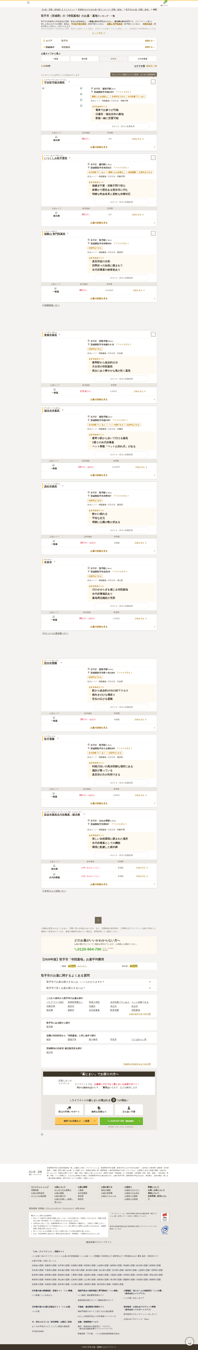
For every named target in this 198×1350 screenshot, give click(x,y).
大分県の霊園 (76, 1284)
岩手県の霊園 (63, 1265)
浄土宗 (113, 1006)
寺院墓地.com (130, 1256)
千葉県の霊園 (50, 1270)
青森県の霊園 (50, 1265)
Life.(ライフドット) (49, 1256)
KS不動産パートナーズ (106, 1316)
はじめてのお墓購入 (62, 1190)
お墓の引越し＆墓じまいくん (44, 1261)
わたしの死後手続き (86, 1316)
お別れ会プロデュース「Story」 (137, 1319)
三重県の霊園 (76, 1275)
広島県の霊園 (76, 1279)
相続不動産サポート (86, 1311)
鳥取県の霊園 (37, 1279)
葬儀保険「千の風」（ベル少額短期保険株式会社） (99, 1334)
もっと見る (97, 33)
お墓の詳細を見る (99, 147)
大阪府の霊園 (115, 1275)
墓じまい (58, 1202)
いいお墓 (35, 1256)
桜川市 (49, 1052)
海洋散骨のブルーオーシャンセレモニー (140, 1314)
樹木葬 (84, 59)
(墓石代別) (107, 21)
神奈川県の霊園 (77, 1270)
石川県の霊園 (117, 1270)
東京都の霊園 (63, 1270)
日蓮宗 (92, 1006)
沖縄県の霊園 (117, 1284)
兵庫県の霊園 (129, 1275)
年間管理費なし (75, 1002)
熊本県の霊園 (63, 1284)
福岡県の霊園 (155, 1279)
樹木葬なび (106, 1256)
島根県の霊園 (50, 1279)
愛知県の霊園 (63, 1275)
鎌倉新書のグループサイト (99, 1242)
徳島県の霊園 (102, 1279)
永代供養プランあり (120, 1002)
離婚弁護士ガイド (105, 1300)
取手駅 (49, 1027)
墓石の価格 (106, 1190)
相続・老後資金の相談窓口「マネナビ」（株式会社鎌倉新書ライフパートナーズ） (96, 1327)
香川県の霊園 (115, 1279)
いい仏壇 (35, 1311)
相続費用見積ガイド (95, 1295)
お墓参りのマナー (132, 1190)
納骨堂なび (117, 1256)
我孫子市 (72, 1039)
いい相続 (81, 1295)
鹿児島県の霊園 (103, 1284)
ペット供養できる (140, 1002)
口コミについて (68, 1208)
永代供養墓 (142, 59)
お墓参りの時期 (131, 1199)
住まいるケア (138, 1298)
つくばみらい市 (138, 1039)
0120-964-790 (89, 949)
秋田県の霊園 (89, 1265)
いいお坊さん (46, 1295)
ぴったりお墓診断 (38, 1196)
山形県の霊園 (102, 1265)
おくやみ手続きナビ (40, 1326)
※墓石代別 (81, 966)
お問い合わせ (80, 1208)
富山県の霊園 (104, 1270)
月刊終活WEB (38, 1331)
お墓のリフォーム (108, 1196)
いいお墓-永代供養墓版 (69, 1256)
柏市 (48, 1039)
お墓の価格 (59, 1193)
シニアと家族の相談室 (60, 1326)
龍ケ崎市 (93, 1039)
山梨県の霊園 (144, 1270)
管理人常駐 (94, 1002)
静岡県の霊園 (50, 1275)
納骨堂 (71, 1010)
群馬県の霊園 (155, 1265)
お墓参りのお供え (132, 1193)
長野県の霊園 (157, 1270)
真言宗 (71, 1006)
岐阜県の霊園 (37, 1275)
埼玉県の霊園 (37, 1270)
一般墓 (55, 59)
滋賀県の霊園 (89, 1275)
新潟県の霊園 (91, 1270)
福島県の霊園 (115, 1265)
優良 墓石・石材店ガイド (148, 1256)
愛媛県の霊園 (129, 1279)
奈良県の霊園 (142, 1275)
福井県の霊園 (130, 1270)
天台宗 (134, 1006)
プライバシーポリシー (54, 1208)
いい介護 (127, 1298)
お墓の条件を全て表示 (138, 1014)
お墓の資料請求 (37, 1193)
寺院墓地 (135, 1010)
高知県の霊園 (142, 1279)
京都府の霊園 (102, 1275)
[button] (123, 126)
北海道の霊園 (37, 1265)
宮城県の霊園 (76, 1265)
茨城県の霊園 (129, 1265)
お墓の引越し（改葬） (63, 1199)
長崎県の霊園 (50, 1284)
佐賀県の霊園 (37, 1284)
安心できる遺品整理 (104, 1311)
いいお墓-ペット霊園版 (90, 1256)
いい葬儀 (35, 1295)
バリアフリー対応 (55, 1002)
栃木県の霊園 (142, 1265)
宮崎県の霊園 (89, 1284)
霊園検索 (35, 1190)
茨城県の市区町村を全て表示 (136, 1064)
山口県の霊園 (89, 1279)
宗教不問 (50, 1006)
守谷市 (113, 1039)
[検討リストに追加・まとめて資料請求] (153, 81)
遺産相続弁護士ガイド (87, 1300)
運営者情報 (33, 1208)
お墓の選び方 (60, 1196)
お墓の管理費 (106, 1193)
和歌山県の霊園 (156, 1275)
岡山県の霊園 (63, 1279)
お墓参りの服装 (131, 1196)
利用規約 (41, 1208)
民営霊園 (114, 1010)
